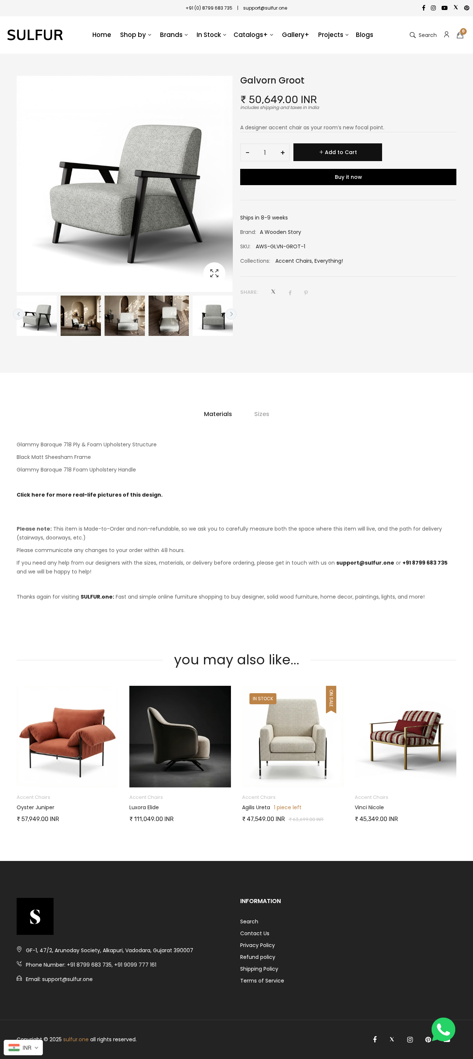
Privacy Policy (257, 945)
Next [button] (230, 314)
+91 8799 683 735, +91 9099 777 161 (111, 964)
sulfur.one (76, 1039)
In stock (263, 698)
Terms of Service (262, 980)
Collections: (255, 261)
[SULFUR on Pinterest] (428, 1039)
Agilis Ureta (256, 807)
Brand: (248, 232)
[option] (37, 316)
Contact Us (254, 933)
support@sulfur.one (365, 562)
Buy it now (348, 177)
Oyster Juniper (35, 807)
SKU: (245, 246)
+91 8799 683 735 (425, 562)
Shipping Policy (259, 969)
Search (249, 921)
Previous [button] (18, 314)
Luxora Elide (144, 807)
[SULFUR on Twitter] (392, 1039)
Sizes (261, 414)
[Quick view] (116, 774)
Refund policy (257, 957)
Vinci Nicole (369, 807)
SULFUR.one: (97, 596)
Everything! (328, 261)
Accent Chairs (293, 261)
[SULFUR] (35, 35)
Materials (218, 414)
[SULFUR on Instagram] (410, 1039)
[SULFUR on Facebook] (374, 1039)
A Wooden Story (280, 232)
